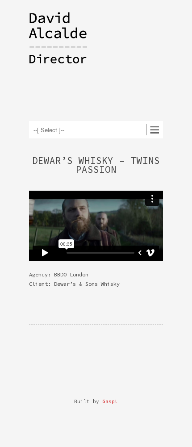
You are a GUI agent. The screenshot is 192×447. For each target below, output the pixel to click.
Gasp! (110, 401)
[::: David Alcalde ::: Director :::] (69, 50)
